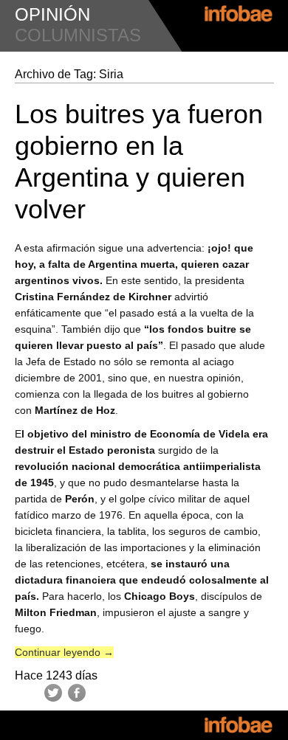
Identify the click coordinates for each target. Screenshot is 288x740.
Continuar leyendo (64, 652)
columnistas (78, 35)
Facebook (77, 693)
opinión (52, 14)
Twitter (53, 693)
